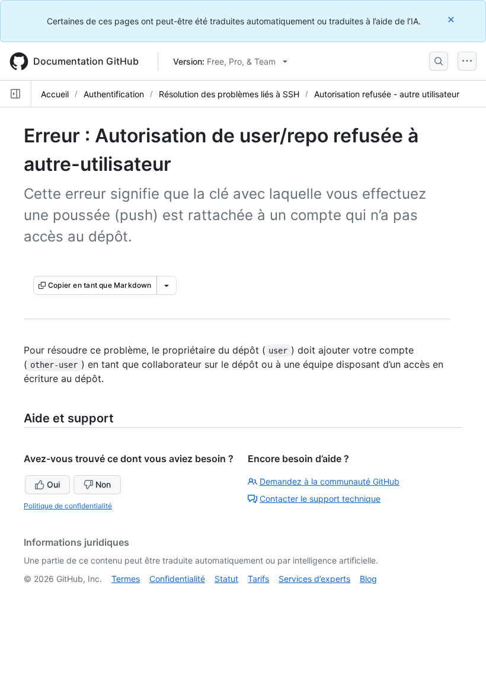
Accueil (55, 94)
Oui (53, 484)
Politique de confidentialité (68, 505)
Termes (125, 579)
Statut (226, 579)
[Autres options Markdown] (166, 285)
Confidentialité (177, 579)
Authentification (114, 94)
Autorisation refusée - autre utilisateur (386, 94)
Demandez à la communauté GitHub (329, 481)
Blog (368, 579)
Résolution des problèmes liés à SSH (229, 94)
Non (103, 484)
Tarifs (258, 579)
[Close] (452, 19)
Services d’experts (314, 579)
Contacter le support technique (320, 499)
